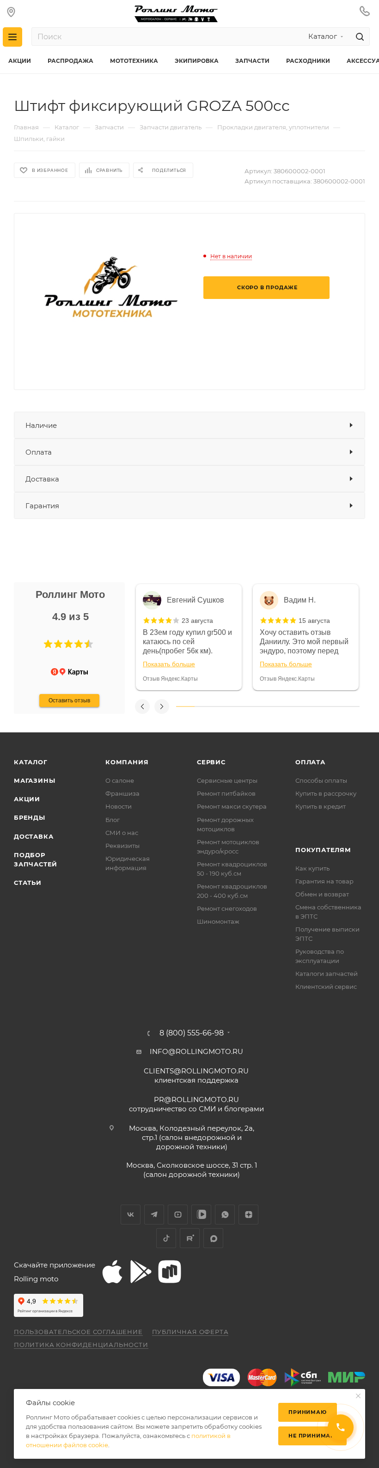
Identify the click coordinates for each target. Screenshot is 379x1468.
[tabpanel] (188, 637)
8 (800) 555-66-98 (191, 1033)
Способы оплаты (321, 780)
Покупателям (323, 849)
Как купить (312, 868)
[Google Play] (141, 1271)
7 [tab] (295, 706)
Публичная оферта (190, 1331)
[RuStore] (169, 1271)
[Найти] (358, 36)
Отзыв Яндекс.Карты (170, 679)
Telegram (154, 1214)
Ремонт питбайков (226, 793)
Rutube (190, 1238)
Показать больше (169, 664)
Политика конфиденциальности (81, 1344)
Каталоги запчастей (326, 973)
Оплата (38, 452)
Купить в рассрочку (325, 793)
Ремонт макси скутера (232, 806)
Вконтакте (131, 1214)
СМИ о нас (121, 832)
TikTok (166, 1238)
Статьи (28, 882)
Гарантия (42, 505)
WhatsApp (225, 1214)
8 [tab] (314, 706)
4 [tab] (240, 706)
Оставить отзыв (69, 700)
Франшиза (122, 793)
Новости (118, 806)
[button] (48, 644)
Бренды (29, 817)
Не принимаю (312, 1435)
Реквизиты (122, 845)
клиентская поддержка (196, 1075)
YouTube (178, 1214)
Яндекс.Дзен (248, 1214)
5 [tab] (259, 706)
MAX (213, 1238)
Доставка (42, 479)
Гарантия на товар (324, 881)
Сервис (211, 762)
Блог (112, 819)
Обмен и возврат (322, 894)
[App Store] (112, 1271)
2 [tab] (204, 706)
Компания (126, 762)
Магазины (34, 780)
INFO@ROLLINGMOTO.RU (196, 1051)
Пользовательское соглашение (78, 1331)
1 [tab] (185, 706)
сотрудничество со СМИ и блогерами (196, 1104)
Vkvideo (201, 1214)
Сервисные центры (227, 780)
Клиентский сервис (326, 986)
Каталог (31, 762)
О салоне (119, 780)
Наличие (41, 425)
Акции (27, 799)
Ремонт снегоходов (227, 908)
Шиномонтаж (218, 921)
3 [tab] (222, 706)
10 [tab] (350, 706)
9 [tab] (332, 706)
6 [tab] (277, 706)
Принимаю (307, 1412)
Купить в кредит (320, 806)
